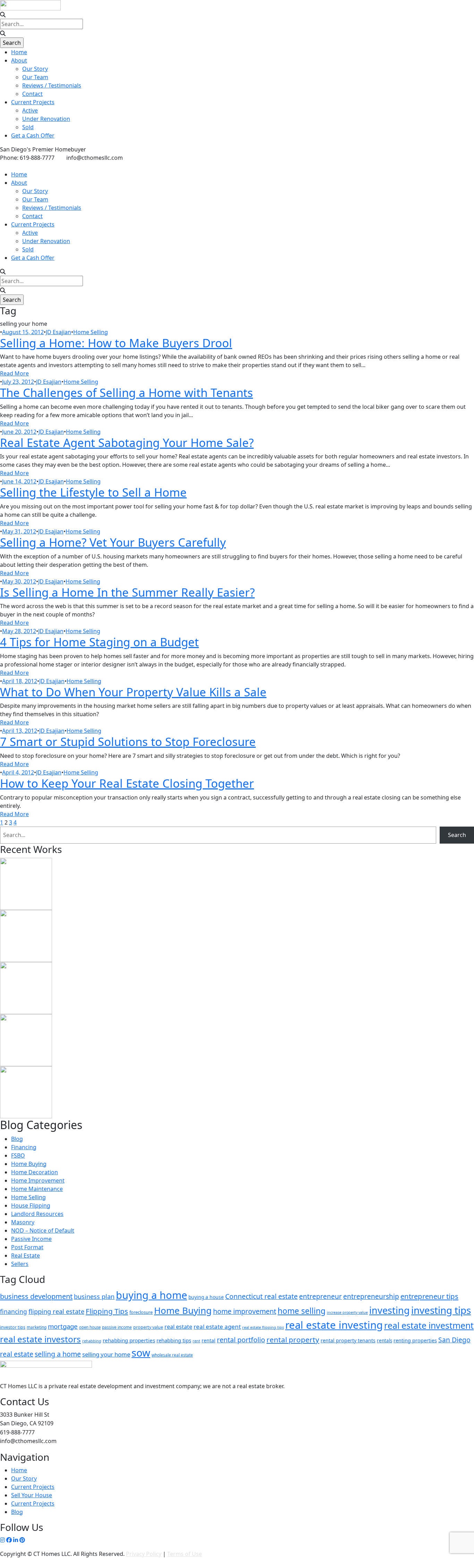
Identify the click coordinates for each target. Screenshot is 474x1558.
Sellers (19, 1264)
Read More (14, 373)
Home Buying (28, 1164)
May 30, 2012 (19, 581)
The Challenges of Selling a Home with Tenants (126, 392)
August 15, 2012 (23, 332)
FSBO (18, 1155)
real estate (178, 1327)
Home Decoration (34, 1172)
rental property (292, 1339)
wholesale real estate (172, 1355)
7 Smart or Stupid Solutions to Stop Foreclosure (128, 741)
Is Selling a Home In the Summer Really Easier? (127, 592)
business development (36, 1296)
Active (30, 110)
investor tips (12, 1327)
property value (148, 1327)
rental (208, 1340)
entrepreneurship (371, 1296)
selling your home (106, 1354)
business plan (94, 1296)
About (19, 60)
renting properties (415, 1340)
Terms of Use (184, 1554)
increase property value (347, 1312)
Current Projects (32, 102)
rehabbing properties (129, 1340)
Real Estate (25, 1255)
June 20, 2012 (19, 432)
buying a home (151, 1295)
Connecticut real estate (261, 1296)
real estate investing (334, 1325)
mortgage (63, 1326)
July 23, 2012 (18, 382)
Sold (28, 127)
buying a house (206, 1297)
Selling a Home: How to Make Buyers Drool (116, 343)
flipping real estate (56, 1311)
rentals (384, 1340)
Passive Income (31, 1239)
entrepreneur (320, 1296)
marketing (36, 1327)
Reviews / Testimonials (51, 85)
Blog (17, 1139)
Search (457, 835)
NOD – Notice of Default (42, 1230)
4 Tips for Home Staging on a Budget (99, 642)
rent (196, 1340)
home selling (301, 1311)
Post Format (27, 1247)
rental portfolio (241, 1339)
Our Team (35, 77)
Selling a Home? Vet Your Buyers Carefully (113, 542)
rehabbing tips (173, 1340)
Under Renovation (46, 119)
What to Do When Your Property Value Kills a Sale (133, 692)
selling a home (58, 1354)
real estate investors (40, 1339)
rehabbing (91, 1340)
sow (141, 1353)
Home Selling (90, 332)
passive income (117, 1327)
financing (13, 1311)
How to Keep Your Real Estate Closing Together (127, 783)
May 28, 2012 (19, 631)
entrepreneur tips (429, 1296)
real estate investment (429, 1325)
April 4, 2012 (18, 772)
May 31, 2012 (19, 531)
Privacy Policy (143, 1554)
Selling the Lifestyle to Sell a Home (93, 492)
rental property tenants (348, 1340)
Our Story (35, 69)
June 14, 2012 (19, 481)
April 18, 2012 (19, 681)
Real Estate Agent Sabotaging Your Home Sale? (127, 442)
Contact (32, 94)
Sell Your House (31, 1495)
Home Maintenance (37, 1189)
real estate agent (217, 1327)
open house (90, 1327)
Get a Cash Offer (32, 135)
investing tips (441, 1310)
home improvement (244, 1311)
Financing (23, 1147)
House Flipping (30, 1205)
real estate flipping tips (263, 1327)
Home (19, 52)
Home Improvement (38, 1180)
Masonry (22, 1222)
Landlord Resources (37, 1214)
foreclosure (141, 1312)
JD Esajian (58, 332)
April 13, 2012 (19, 731)
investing (389, 1310)
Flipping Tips (107, 1311)
